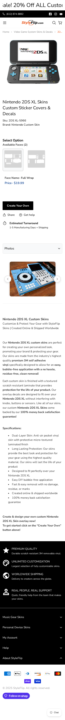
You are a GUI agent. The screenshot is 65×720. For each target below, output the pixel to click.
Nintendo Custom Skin (25, 125)
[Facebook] (50, 14)
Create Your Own (18, 206)
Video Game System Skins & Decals (33, 32)
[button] (54, 23)
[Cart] (60, 23)
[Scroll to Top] (58, 694)
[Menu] (5, 23)
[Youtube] (61, 14)
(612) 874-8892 (14, 14)
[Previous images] (7, 279)
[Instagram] (55, 14)
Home (6, 32)
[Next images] (57, 279)
